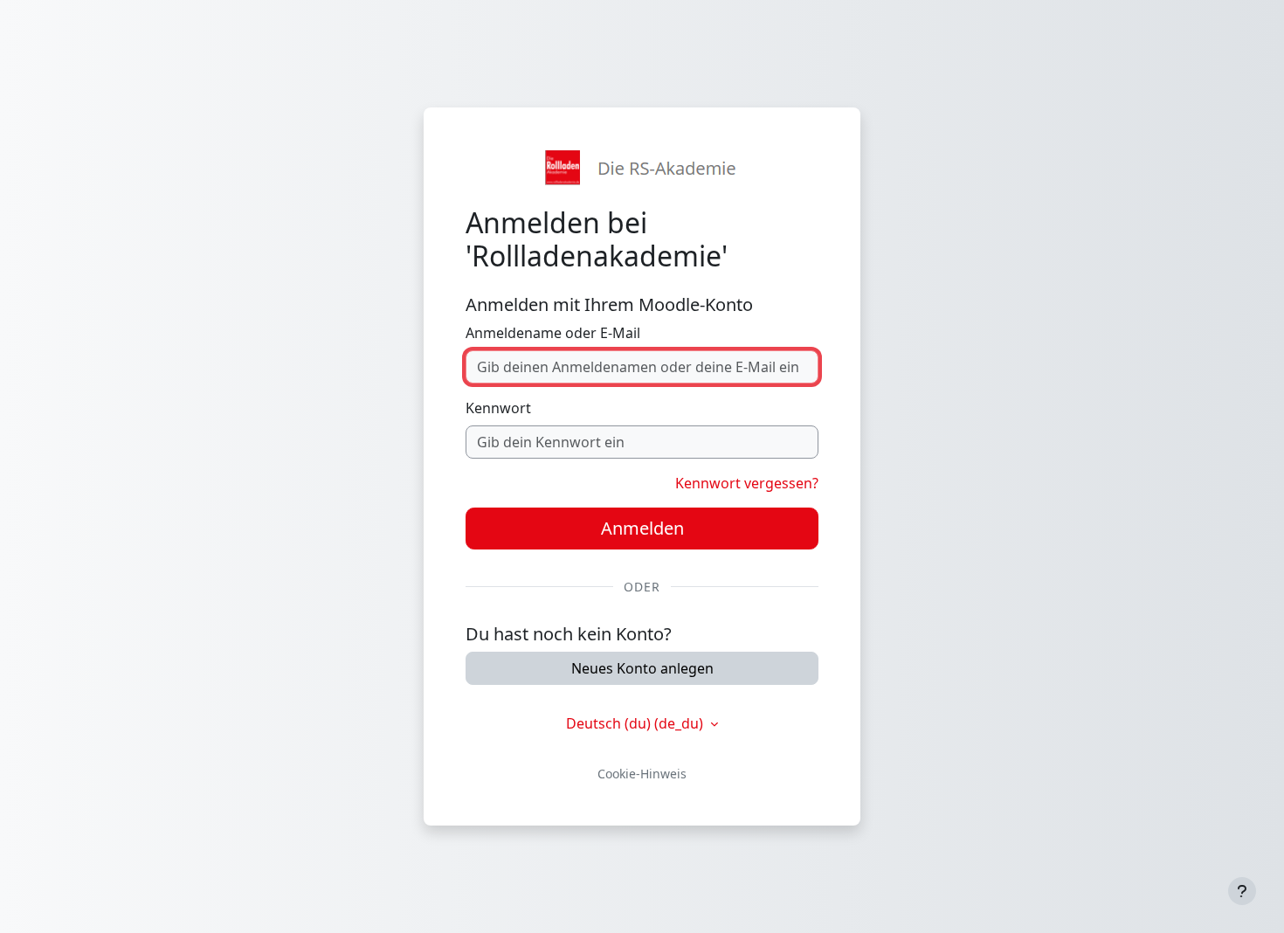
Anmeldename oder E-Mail (553, 332)
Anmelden (642, 528)
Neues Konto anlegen (642, 668)
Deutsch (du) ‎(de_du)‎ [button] (636, 723)
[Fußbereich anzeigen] (1242, 891)
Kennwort (498, 408)
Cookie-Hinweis (642, 773)
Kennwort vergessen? (746, 483)
